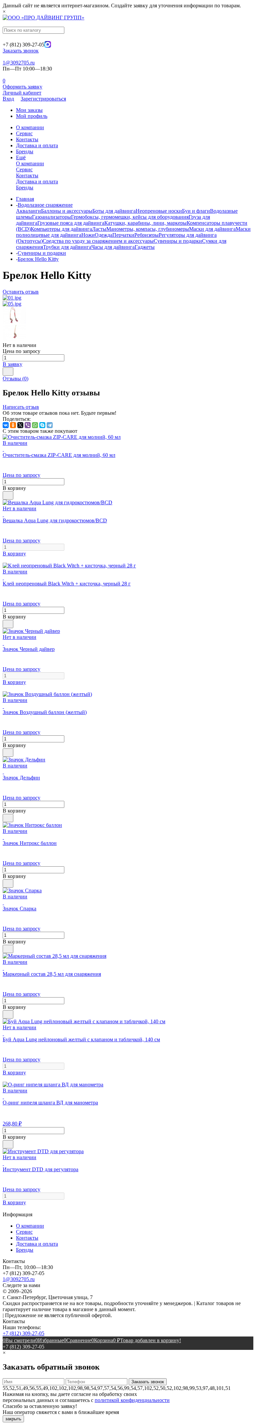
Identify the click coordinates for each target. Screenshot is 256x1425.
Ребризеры (146, 235)
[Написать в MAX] (47, 46)
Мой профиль (31, 116)
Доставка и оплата (37, 145)
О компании (30, 127)
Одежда (103, 235)
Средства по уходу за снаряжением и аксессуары (98, 241)
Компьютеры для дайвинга (61, 229)
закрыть (13, 1418)
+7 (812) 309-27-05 (23, 1333)
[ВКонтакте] (6, 425)
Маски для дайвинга (212, 229)
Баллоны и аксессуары (66, 211)
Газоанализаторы (51, 217)
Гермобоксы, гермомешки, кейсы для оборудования (130, 217)
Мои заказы (29, 110)
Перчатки (123, 235)
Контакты (27, 139)
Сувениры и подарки (178, 241)
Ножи (88, 235)
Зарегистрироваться (43, 99)
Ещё (21, 157)
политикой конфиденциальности (132, 1400)
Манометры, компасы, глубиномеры (147, 229)
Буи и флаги (196, 211)
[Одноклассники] (13, 425)
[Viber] (28, 425)
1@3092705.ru (19, 62)
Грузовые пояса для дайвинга (70, 223)
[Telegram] (50, 425)
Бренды (24, 151)
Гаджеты (145, 247)
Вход (8, 99)
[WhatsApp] (35, 425)
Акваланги (28, 211)
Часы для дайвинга (113, 247)
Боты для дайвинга (114, 211)
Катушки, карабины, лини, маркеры (145, 223)
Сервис (24, 133)
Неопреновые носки (159, 211)
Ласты (99, 229)
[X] (20, 425)
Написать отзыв (21, 407)
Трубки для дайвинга (67, 247)
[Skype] (42, 425)
